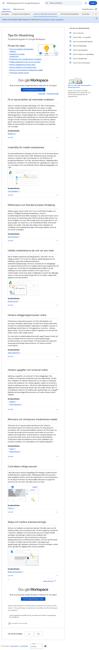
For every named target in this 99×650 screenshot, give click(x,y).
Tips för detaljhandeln (80, 58)
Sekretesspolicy (14, 646)
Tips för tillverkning (79, 46)
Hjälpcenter (6, 9)
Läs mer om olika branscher (79, 28)
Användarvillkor (24, 646)
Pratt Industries (14, 405)
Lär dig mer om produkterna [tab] (21, 14)
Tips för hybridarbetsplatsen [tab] (70, 14)
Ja (29, 634)
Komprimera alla (52, 94)
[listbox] (36, 646)
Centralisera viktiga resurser (19, 73)
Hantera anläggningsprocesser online (22, 65)
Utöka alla (41, 94)
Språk (33, 643)
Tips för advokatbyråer (80, 50)
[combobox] (66, 3)
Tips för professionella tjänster (83, 41)
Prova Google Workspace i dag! (33, 89)
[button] (3, 3)
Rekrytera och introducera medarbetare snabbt (26, 70)
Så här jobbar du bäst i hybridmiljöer (52, 20)
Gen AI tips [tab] (85, 14)
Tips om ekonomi (78, 33)
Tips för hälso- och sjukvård (82, 37)
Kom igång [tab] (5, 14)
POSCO (10, 508)
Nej (38, 634)
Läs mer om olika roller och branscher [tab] (45, 14)
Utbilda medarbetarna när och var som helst (24, 62)
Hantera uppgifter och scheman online (22, 67)
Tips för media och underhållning (83, 54)
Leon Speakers (13, 191)
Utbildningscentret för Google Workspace (23, 3)
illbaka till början (48, 581)
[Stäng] (96, 18)
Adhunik (12, 402)
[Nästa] (95, 14)
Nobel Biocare (14, 452)
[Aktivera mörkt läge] (45, 646)
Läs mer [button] (10, 137)
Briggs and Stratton (15, 572)
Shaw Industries (13, 353)
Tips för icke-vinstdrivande (81, 63)
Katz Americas (13, 237)
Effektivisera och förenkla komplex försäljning (25, 59)
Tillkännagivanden (18, 9)
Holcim (11, 449)
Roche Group (12, 301)
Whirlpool (11, 134)
